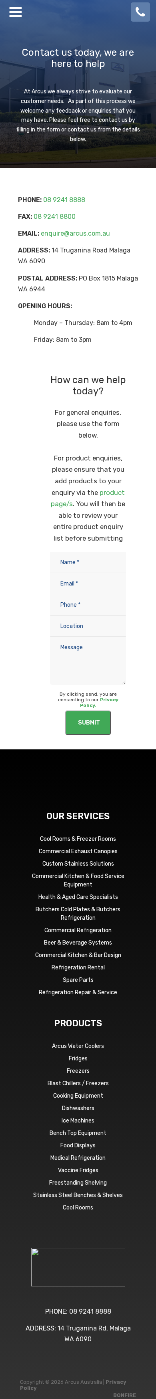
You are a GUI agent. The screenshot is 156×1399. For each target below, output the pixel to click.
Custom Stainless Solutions (78, 863)
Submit (89, 722)
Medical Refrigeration (78, 1158)
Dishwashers (78, 1108)
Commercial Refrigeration (78, 930)
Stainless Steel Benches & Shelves (78, 1195)
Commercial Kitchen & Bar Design (78, 955)
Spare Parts (78, 980)
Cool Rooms (78, 1207)
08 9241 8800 (55, 216)
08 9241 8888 (64, 200)
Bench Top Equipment (78, 1133)
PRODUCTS (78, 1023)
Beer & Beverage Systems (78, 942)
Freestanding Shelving (78, 1182)
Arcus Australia (78, 12)
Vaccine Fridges (78, 1170)
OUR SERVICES (78, 816)
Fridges (78, 1058)
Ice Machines (78, 1120)
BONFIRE (124, 1395)
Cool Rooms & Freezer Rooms (78, 839)
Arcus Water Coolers (78, 1046)
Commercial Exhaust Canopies (78, 851)
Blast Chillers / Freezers (78, 1083)
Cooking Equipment (78, 1095)
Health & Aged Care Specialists (78, 897)
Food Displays (78, 1145)
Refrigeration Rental (78, 967)
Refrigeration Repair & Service (78, 992)
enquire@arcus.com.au (75, 233)
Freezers (78, 1071)
